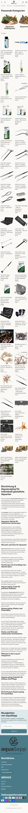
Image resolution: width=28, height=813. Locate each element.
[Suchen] (5, 2)
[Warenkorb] (26, 2)
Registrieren (14, 731)
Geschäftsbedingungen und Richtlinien (14, 808)
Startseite (3, 5)
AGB (2, 767)
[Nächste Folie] (25, 21)
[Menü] (1, 2)
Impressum (4, 762)
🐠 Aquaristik (9, 5)
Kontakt (3, 783)
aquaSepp (16, 805)
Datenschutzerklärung (6, 764)
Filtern (4, 33)
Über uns (3, 781)
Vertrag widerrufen (7, 772)
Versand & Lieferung (6, 786)
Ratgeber (3, 789)
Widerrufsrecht (5, 769)
